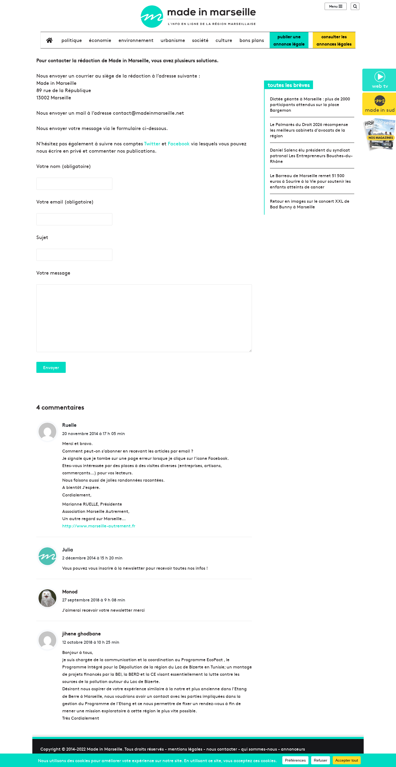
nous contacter (221, 749)
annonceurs (293, 749)
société (200, 40)
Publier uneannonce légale (289, 40)
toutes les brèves (289, 84)
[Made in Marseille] (197, 16)
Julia (67, 549)
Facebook (179, 143)
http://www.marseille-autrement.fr (98, 525)
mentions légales (185, 749)
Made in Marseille (104, 749)
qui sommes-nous (259, 749)
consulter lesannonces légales (334, 40)
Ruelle (69, 424)
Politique (71, 40)
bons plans (251, 40)
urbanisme (173, 40)
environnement (136, 40)
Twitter (152, 143)
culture (224, 40)
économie (100, 40)
